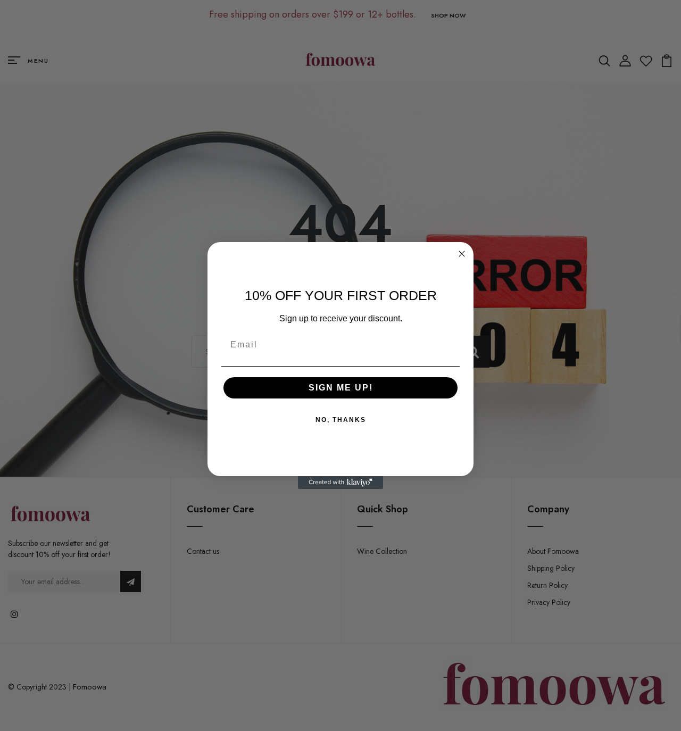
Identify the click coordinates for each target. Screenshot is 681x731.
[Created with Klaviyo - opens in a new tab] (340, 482)
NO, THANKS (340, 419)
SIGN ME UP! (341, 387)
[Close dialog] (461, 253)
